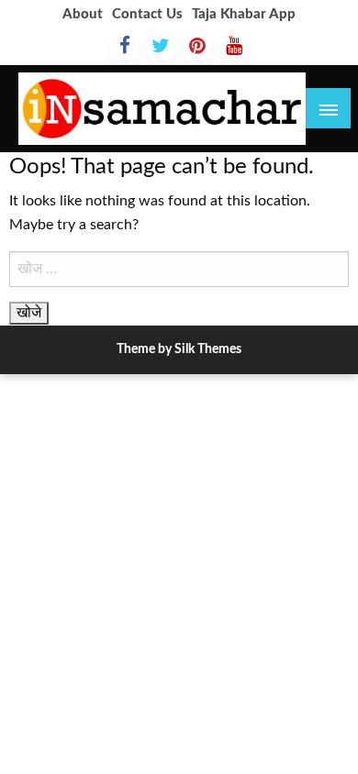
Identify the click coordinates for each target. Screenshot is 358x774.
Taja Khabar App (244, 14)
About (82, 14)
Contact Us (147, 14)
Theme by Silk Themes (179, 349)
